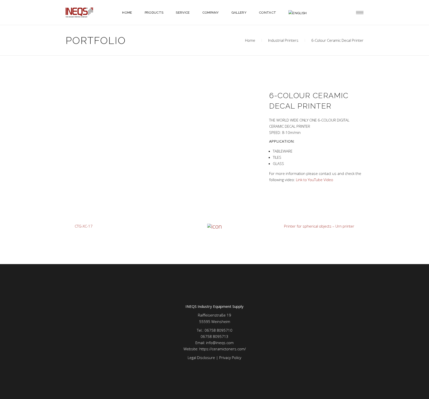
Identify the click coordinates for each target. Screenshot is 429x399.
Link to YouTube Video (314, 179)
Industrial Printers (283, 40)
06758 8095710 (218, 330)
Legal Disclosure (201, 357)
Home (250, 40)
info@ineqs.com (220, 342)
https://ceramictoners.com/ (222, 348)
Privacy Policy (230, 357)
